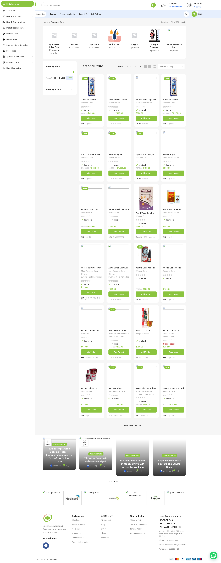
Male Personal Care (144, 103)
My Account (106, 520)
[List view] (145, 66)
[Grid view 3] (149, 66)
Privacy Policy (135, 529)
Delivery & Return (137, 533)
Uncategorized (59, 444)
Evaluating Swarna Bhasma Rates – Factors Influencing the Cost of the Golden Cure (59, 455)
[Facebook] (46, 545)
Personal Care (87, 103)
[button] (91, 118)
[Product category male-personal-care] (174, 41)
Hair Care (112, 333)
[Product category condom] (74, 39)
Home (46, 22)
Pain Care (85, 333)
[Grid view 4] (154, 66)
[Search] (153, 5)
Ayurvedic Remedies (80, 542)
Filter (70, 78)
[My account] (186, 14)
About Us (105, 537)
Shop (103, 524)
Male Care (76, 529)
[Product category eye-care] (94, 39)
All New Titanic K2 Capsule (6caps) (89, 210)
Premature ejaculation (145, 394)
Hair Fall (111, 336)
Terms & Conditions (138, 524)
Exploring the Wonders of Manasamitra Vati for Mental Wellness (132, 463)
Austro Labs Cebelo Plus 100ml (117, 331)
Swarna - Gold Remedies (91, 277)
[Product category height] (134, 39)
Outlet (103, 529)
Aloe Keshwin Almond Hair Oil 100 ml (118, 210)
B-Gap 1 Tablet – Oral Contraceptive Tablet (173, 389)
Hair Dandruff (123, 333)
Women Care (113, 212)
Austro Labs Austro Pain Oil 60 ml (90, 331)
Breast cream (168, 336)
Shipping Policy (136, 520)
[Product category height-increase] (154, 41)
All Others (120, 336)
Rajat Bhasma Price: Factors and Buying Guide (169, 463)
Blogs (103, 533)
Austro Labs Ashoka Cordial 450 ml (145, 269)
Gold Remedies (78, 537)
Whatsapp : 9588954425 (169, 549)
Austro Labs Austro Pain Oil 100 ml (172, 269)
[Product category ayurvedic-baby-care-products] (54, 42)
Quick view (100, 80)
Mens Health (86, 212)
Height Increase (142, 333)
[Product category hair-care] (114, 39)
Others (84, 274)
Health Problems (79, 524)
